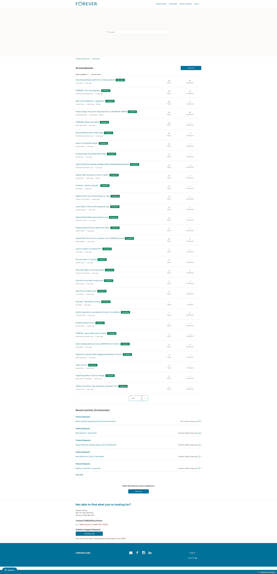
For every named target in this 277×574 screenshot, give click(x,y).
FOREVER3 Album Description (87, 122)
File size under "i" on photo (86, 259)
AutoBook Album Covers (85, 323)
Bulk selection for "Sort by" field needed (90, 456)
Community (173, 4)
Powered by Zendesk (267, 572)
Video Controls (81, 365)
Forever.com (83, 553)
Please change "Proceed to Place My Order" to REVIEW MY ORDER (101, 112)
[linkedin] (150, 553)
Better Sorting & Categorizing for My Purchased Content (96, 421)
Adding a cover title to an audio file (88, 468)
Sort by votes (96, 74)
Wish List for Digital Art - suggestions (90, 101)
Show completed (82, 74)
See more (79, 475)
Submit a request (186, 4)
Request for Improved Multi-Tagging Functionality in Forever (99, 354)
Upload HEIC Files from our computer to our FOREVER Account (100, 238)
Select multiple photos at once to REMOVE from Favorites (98, 344)
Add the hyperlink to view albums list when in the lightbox (98, 312)
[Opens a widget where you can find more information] (9, 570)
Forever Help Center (83, 59)
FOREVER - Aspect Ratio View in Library (91, 333)
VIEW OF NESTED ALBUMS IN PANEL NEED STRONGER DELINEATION (102, 164)
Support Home (161, 4)
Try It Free (192, 558)
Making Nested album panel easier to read (92, 217)
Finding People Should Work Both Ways (91, 154)
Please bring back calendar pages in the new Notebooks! (96, 445)
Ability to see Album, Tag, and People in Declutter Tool (96, 386)
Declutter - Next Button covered (88, 302)
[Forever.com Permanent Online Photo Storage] (87, 4)
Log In (192, 553)
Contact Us (89, 534)
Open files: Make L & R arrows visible (90, 270)
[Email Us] (131, 553)
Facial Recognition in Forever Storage (90, 375)
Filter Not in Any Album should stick (89, 280)
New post (191, 68)
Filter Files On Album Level (86, 291)
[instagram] (144, 553)
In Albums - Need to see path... (87, 185)
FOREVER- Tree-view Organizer (88, 90)
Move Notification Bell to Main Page (89, 133)
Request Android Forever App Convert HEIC (92, 228)
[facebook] (137, 553)
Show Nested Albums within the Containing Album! (95, 80)
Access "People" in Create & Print (88, 249)
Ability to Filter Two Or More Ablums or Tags (93, 196)
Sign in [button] (196, 4)
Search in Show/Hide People (87, 143)
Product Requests (83, 440)
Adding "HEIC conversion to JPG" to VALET (92, 175)
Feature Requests (83, 417)
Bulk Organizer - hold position (86, 433)
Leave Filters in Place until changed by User (92, 207)
